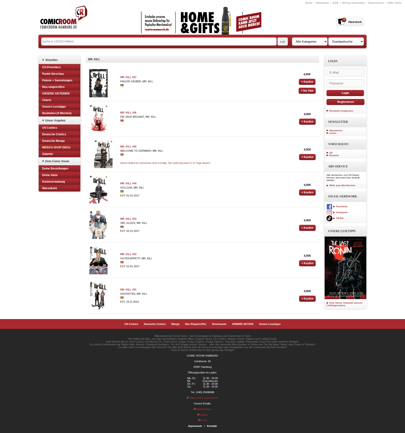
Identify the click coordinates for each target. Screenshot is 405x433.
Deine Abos (50, 175)
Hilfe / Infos (394, 2)
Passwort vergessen (341, 110)
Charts (46, 100)
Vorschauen (219, 324)
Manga (175, 324)
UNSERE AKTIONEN (56, 93)
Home (308, 2)
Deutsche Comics (54, 134)
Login (345, 93)
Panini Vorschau (53, 73)
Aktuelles (51, 60)
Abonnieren (335, 130)
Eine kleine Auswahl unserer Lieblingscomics (344, 304)
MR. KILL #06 (128, 112)
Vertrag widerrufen (353, 2)
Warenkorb (49, 188)
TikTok (339, 218)
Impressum (195, 426)
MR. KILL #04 (128, 183)
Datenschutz (376, 2)
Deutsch (334, 155)
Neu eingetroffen (53, 87)
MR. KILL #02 (128, 254)
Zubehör (47, 154)
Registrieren (345, 102)
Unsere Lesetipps (54, 106)
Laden (204, 414)
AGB (335, 2)
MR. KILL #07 (128, 77)
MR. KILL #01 (128, 289)
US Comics (49, 127)
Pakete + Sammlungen (57, 80)
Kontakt (212, 426)
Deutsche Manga (53, 141)
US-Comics (131, 324)
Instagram (341, 212)
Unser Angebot (55, 120)
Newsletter (322, 2)
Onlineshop (203, 409)
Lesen (332, 133)
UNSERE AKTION (242, 324)
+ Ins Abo (307, 90)
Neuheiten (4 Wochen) (56, 113)
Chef (204, 420)
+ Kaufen (307, 81)
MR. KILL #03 (128, 218)
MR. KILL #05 (128, 146)
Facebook (341, 206)
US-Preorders (51, 67)
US (331, 152)
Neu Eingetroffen (195, 324)
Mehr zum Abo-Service (342, 185)
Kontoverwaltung (53, 181)
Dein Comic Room (57, 161)
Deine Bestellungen (55, 168)
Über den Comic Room (203, 397)
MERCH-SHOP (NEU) (56, 147)
